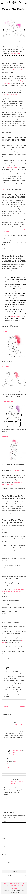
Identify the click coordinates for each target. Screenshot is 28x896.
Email (4, 846)
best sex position (15, 316)
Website (4, 854)
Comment (5, 821)
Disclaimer (9, 886)
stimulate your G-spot (11, 167)
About (6, 883)
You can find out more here (9, 94)
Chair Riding (7, 401)
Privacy (21, 883)
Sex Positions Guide (19, 70)
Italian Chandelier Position (21, 706)
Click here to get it (15, 53)
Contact (13, 883)
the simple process (17, 605)
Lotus (4, 331)
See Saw (5, 366)
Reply (5, 743)
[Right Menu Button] (26, 3)
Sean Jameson (17, 750)
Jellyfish (5, 436)
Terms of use (19, 886)
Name (4, 838)
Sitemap (15, 888)
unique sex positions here (15, 491)
